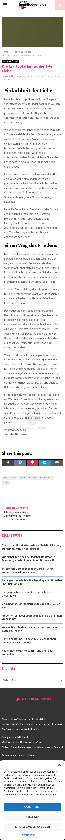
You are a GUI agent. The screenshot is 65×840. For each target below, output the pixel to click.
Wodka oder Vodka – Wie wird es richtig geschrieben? (32, 724)
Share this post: (18, 519)
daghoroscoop (28, 478)
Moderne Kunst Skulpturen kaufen (21, 742)
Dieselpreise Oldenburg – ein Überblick (23, 719)
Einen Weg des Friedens (18, 515)
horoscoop (46, 478)
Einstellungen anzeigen (32, 826)
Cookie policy (28, 835)
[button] (59, 765)
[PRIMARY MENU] (5, 5)
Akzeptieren (32, 807)
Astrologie (9, 478)
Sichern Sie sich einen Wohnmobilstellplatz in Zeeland (32, 747)
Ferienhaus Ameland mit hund (19, 755)
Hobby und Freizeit (10, 61)
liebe (6, 483)
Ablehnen (33, 816)
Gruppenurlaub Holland (15, 737)
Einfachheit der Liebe (17, 512)
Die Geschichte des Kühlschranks (20, 729)
